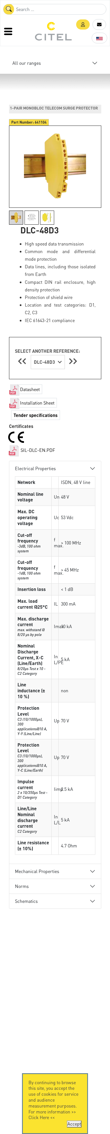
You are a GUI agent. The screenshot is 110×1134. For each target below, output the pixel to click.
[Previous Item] (23, 361)
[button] (83, 24)
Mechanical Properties (37, 871)
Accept (74, 1124)
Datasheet (30, 389)
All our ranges (26, 63)
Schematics (26, 901)
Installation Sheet (37, 403)
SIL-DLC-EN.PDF (37, 450)
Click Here (38, 1117)
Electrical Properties (35, 468)
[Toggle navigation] (8, 31)
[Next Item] (73, 361)
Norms (22, 886)
